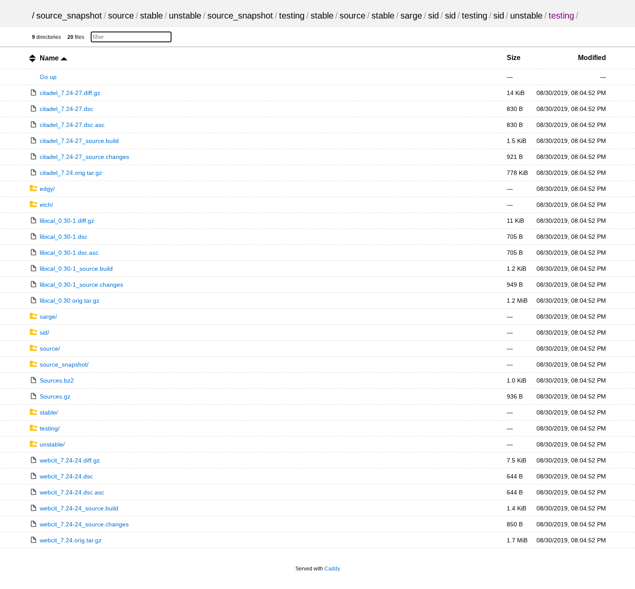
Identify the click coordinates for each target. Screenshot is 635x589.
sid (433, 15)
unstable (185, 15)
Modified (592, 57)
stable (151, 15)
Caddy (332, 569)
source (121, 15)
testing (292, 15)
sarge (411, 15)
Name (50, 58)
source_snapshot (69, 15)
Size (514, 57)
